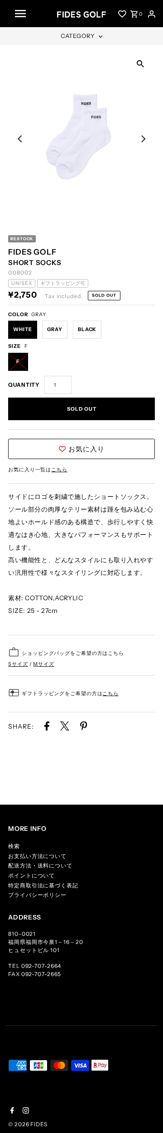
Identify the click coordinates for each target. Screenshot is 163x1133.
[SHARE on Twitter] (65, 727)
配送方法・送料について (40, 865)
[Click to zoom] (140, 63)
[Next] (143, 139)
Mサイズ (43, 664)
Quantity (24, 384)
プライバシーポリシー (37, 894)
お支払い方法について (37, 856)
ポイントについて (31, 875)
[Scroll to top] (145, 1115)
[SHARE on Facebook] (47, 727)
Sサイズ (18, 664)
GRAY (54, 329)
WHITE (22, 329)
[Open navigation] (33, 13)
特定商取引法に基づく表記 (43, 885)
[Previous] (20, 139)
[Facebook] (11, 1111)
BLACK (87, 329)
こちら (59, 469)
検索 (14, 846)
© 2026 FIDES (28, 1124)
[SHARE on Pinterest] (83, 727)
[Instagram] (24, 1111)
